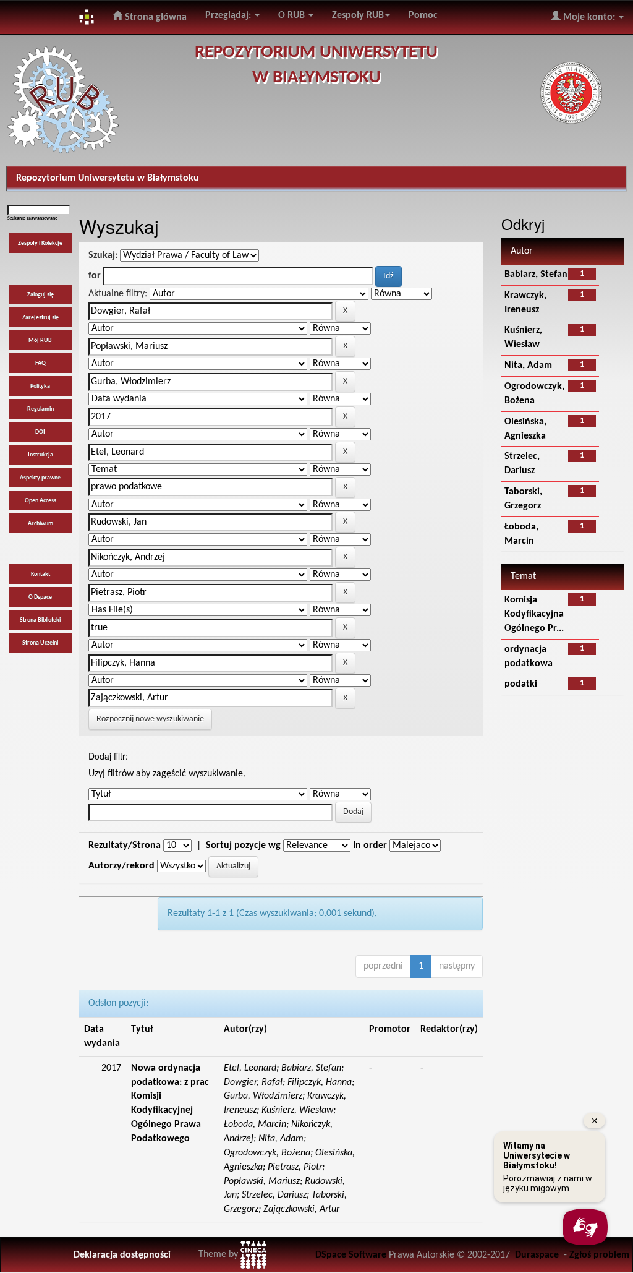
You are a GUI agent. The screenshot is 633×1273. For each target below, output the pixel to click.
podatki (520, 684)
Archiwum (40, 523)
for (94, 276)
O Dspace (40, 597)
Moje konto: (589, 17)
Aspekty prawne (40, 477)
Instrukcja (40, 455)
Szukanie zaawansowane (32, 218)
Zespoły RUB (358, 15)
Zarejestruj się (40, 317)
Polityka (40, 386)
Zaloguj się (40, 294)
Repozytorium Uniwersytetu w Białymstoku (107, 178)
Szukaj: (102, 255)
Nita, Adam (528, 366)
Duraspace (537, 1255)
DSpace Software (350, 1255)
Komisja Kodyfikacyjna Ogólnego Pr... (534, 614)
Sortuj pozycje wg (243, 846)
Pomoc (423, 15)
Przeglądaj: (229, 15)
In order (370, 846)
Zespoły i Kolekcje (40, 243)
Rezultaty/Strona (124, 846)
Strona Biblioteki (40, 620)
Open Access (40, 500)
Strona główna (154, 17)
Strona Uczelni (40, 643)
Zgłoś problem (599, 1255)
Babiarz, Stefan (535, 275)
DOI (40, 432)
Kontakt (40, 574)
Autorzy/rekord (121, 866)
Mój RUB (40, 340)
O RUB (292, 15)
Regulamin (40, 409)
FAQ (40, 363)
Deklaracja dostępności (122, 1255)
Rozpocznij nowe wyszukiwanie (150, 719)
